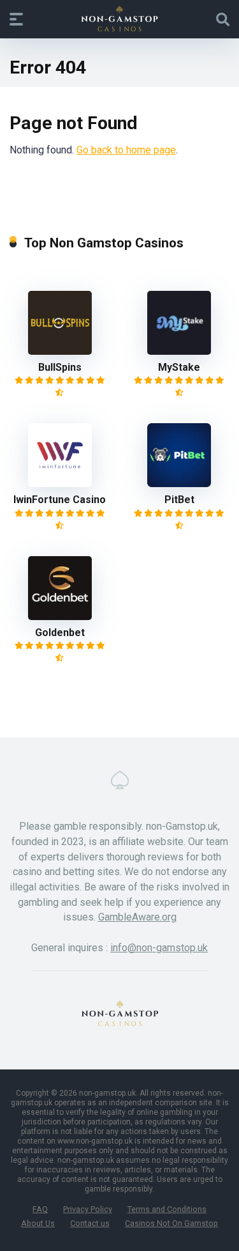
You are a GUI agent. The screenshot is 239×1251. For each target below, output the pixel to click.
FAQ (40, 1209)
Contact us (90, 1223)
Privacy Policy (87, 1209)
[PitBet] (179, 484)
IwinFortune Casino (59, 499)
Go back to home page (126, 150)
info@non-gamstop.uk (159, 948)
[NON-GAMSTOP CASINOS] (119, 18)
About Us (38, 1223)
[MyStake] (179, 351)
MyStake (179, 367)
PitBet (179, 499)
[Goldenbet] (60, 616)
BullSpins (60, 367)
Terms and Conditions (166, 1209)
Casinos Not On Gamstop (171, 1223)
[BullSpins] (60, 351)
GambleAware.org (137, 917)
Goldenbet (60, 632)
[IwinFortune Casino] (60, 484)
